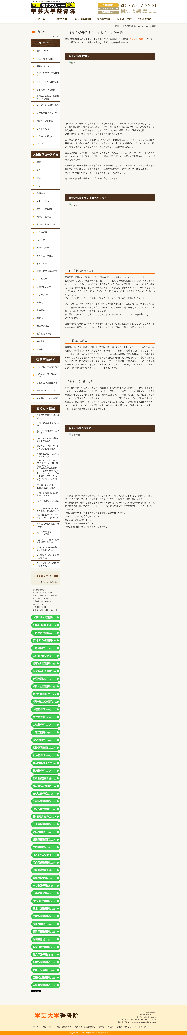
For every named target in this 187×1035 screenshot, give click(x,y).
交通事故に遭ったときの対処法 (48, 375)
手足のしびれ (43, 279)
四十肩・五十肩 (44, 217)
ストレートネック (45, 201)
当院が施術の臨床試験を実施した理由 (48, 494)
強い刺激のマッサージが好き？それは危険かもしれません (48, 517)
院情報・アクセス (124, 20)
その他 (40, 349)
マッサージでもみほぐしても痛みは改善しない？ (48, 509)
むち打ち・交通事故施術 (104, 20)
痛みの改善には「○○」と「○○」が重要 (48, 533)
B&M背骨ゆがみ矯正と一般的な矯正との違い (48, 486)
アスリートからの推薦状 (48, 82)
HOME (116, 26)
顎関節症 (41, 193)
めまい (40, 186)
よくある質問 (43, 129)
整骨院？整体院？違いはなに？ (48, 416)
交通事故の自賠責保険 (47, 383)
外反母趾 (41, 341)
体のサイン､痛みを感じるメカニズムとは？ (47, 548)
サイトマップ (140, 1027)
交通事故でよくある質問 (48, 398)
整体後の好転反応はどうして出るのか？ (48, 455)
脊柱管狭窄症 (43, 248)
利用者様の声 (43, 66)
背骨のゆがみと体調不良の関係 (48, 525)
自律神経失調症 (44, 287)
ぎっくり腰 (42, 263)
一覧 (56, 36)
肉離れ (40, 318)
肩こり (40, 170)
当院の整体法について (47, 113)
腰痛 (39, 162)
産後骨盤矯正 (43, 326)
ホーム (41, 20)
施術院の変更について (47, 390)
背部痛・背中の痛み (46, 224)
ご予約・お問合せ (145, 20)
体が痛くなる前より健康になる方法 (48, 556)
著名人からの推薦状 (46, 90)
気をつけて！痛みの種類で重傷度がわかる (48, 541)
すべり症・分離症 (45, 256)
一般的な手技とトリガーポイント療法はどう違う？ (48, 478)
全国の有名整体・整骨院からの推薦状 (48, 97)
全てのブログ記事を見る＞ (50, 582)
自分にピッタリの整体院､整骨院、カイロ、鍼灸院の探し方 (47, 463)
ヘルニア (41, 240)
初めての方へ (62, 20)
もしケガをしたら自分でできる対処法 (48, 564)
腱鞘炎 (40, 302)
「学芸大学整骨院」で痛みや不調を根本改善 (93, 1033)
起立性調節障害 (44, 333)
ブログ (40, 144)
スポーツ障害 (43, 295)
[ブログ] (45, 579)
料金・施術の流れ (83, 20)
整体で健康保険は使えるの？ (48, 424)
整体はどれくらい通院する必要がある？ (48, 439)
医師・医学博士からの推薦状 (48, 74)
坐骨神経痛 (42, 232)
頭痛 (39, 178)
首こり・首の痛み (45, 209)
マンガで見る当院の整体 (48, 105)
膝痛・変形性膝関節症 (47, 271)
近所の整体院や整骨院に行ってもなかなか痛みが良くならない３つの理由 (48, 470)
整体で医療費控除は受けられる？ (48, 432)
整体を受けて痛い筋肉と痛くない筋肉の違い (48, 447)
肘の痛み (41, 310)
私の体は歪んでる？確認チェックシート (48, 502)
